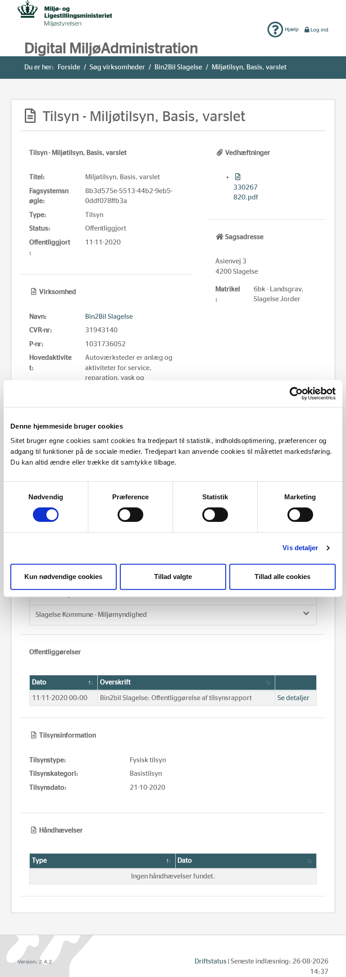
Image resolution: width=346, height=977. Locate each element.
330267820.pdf (245, 192)
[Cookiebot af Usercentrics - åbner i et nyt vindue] (296, 393)
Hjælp (291, 29)
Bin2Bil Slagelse (178, 67)
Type (39, 860)
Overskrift (115, 682)
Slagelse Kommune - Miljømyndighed (91, 614)
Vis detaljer (300, 548)
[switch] (130, 514)
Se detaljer (294, 698)
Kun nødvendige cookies (63, 576)
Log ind (319, 29)
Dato (39, 682)
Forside (69, 67)
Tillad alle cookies (282, 576)
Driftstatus (211, 961)
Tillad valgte (173, 576)
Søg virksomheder (117, 67)
